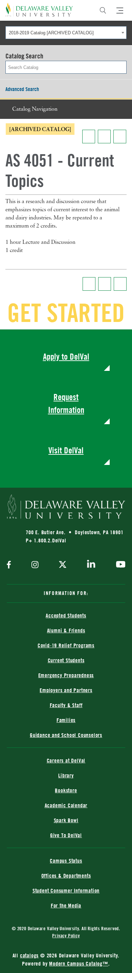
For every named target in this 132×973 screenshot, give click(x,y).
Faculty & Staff (66, 705)
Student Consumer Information (66, 890)
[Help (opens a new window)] (119, 136)
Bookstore (66, 790)
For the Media (66, 905)
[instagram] (35, 565)
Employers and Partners (66, 690)
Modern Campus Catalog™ (78, 963)
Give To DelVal (66, 835)
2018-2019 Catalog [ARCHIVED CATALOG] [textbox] (51, 32)
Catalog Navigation (35, 109)
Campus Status (66, 860)
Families (66, 720)
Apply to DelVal (66, 356)
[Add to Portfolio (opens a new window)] (88, 136)
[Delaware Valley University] (39, 10)
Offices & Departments (66, 875)
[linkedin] (91, 565)
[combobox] (66, 32)
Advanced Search (22, 89)
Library (66, 775)
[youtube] (119, 565)
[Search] (103, 10)
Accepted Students (66, 615)
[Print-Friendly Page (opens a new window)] (104, 136)
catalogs (29, 955)
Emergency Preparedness (66, 675)
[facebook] (10, 565)
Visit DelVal (66, 450)
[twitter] (63, 565)
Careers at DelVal (66, 760)
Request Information (66, 403)
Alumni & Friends (66, 630)
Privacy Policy (66, 935)
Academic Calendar (66, 805)
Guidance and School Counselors (66, 735)
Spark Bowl (66, 820)
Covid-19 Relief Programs (66, 645)
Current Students (66, 660)
